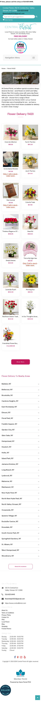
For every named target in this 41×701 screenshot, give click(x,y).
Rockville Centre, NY (10, 521)
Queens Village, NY (9, 516)
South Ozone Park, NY (10, 533)
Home (3, 68)
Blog (3, 624)
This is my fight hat (30, 258)
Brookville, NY (7, 395)
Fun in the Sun (30, 142)
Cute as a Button (11, 142)
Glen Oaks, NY (7, 435)
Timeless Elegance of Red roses (10, 231)
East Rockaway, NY (9, 407)
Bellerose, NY (7, 390)
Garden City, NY (8, 430)
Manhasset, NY (8, 487)
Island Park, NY (7, 458)
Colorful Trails (30, 202)
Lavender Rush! (10, 290)
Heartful (30, 231)
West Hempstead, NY (10, 550)
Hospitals (5, 626)
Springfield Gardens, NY (11, 539)
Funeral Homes (6, 628)
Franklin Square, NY (9, 424)
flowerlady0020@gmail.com (13, 13)
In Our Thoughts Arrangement (30, 316)
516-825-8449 (22, 11)
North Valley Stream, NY (11, 504)
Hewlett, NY (6, 447)
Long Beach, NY (8, 470)
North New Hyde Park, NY (12, 498)
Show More (20, 362)
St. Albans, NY (7, 544)
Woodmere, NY (8, 556)
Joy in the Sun (30, 171)
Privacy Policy (6, 615)
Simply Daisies (11, 260)
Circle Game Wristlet (11, 169)
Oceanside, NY (8, 510)
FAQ (3, 619)
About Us (5, 610)
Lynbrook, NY (7, 476)
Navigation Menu (12, 58)
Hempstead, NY (8, 441)
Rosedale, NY (7, 527)
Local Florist (5, 622)
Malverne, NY (7, 481)
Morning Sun (30, 290)
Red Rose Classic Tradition (10, 316)
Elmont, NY (6, 412)
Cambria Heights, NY (10, 401)
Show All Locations (20, 566)
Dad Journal (11, 200)
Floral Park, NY (7, 418)
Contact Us (5, 617)
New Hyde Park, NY (9, 493)
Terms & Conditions (8, 613)
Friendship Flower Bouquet (10, 343)
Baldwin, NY (6, 384)
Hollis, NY (5, 453)
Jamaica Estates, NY (10, 464)
